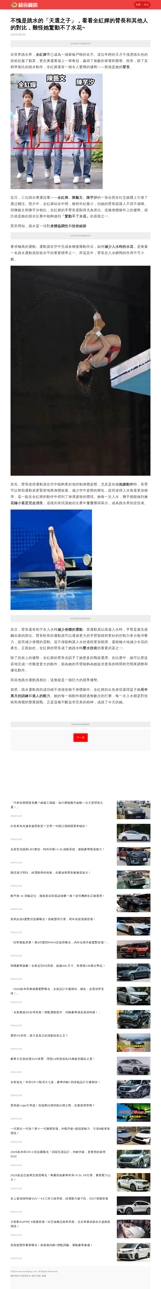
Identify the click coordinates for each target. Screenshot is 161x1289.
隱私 (39, 1276)
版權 (44, 1276)
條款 (34, 1276)
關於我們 (15, 1276)
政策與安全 (25, 1276)
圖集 (146, 4)
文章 (138, 4)
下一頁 (81, 737)
